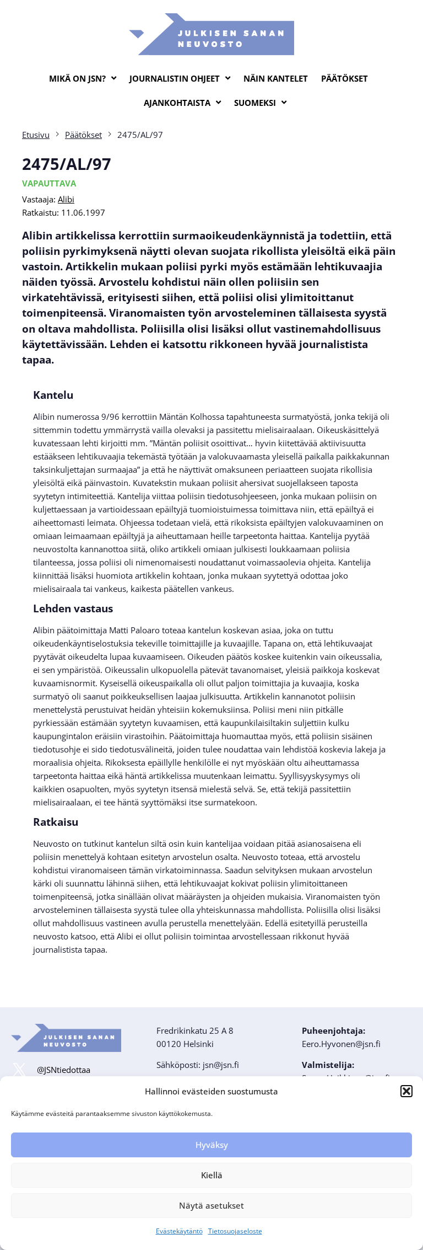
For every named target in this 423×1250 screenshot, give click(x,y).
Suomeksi (255, 102)
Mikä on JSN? (77, 78)
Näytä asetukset (211, 1205)
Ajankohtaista (177, 102)
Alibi (66, 199)
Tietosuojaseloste (235, 1231)
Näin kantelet (275, 78)
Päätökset (344, 78)
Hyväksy (212, 1144)
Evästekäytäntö (179, 1231)
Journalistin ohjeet (174, 78)
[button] (406, 1091)
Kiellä (212, 1174)
